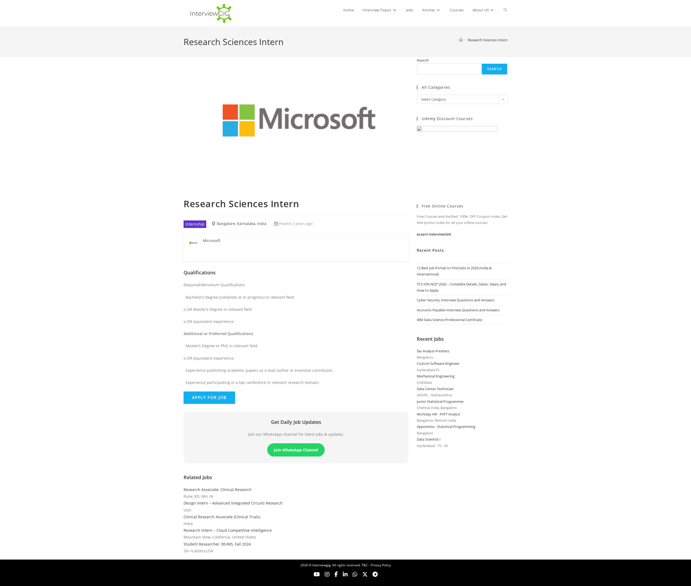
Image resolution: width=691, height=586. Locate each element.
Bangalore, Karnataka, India (241, 223)
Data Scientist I (429, 439)
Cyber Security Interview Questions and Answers (455, 300)
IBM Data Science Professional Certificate (449, 319)
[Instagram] (327, 574)
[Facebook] (336, 574)
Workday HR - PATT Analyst (438, 414)
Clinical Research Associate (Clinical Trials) (222, 516)
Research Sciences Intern (487, 40)
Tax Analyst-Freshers (433, 351)
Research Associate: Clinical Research (218, 489)
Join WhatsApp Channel (296, 449)
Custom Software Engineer (438, 363)
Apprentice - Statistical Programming (446, 426)
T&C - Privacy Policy (376, 565)
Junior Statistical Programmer (440, 401)
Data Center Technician (435, 388)
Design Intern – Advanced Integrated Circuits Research (233, 503)
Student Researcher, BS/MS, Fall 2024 (217, 544)
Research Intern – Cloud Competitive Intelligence (228, 530)
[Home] (461, 40)
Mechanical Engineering (436, 376)
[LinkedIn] (345, 574)
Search (423, 60)
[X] (355, 574)
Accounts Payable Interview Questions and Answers (458, 310)
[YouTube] (317, 574)
